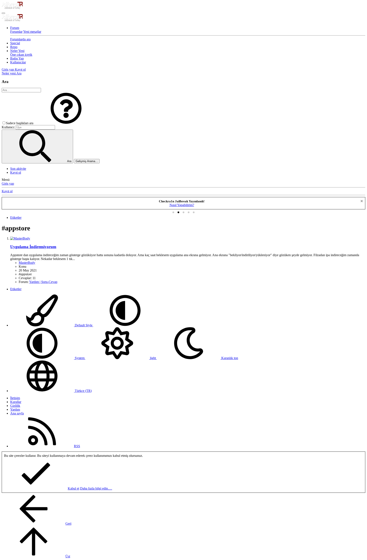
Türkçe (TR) (83, 391)
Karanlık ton (229, 358)
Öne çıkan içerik (21, 54)
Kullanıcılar (18, 62)
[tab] (173, 212)
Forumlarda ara (20, 39)
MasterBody (27, 262)
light (153, 358)
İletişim (15, 398)
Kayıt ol (15, 172)
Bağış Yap (17, 58)
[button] (66, 123)
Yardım (15, 409)
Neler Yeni (17, 51)
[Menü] (3, 13)
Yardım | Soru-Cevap (43, 282)
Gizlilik (15, 405)
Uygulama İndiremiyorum (33, 246)
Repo (13, 47)
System (79, 358)
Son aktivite (18, 168)
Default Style (83, 325)
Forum (14, 28)
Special (15, 43)
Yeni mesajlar (32, 31)
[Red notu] (361, 201)
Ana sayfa (17, 413)
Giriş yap (8, 183)
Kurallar (15, 402)
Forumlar (16, 31)
